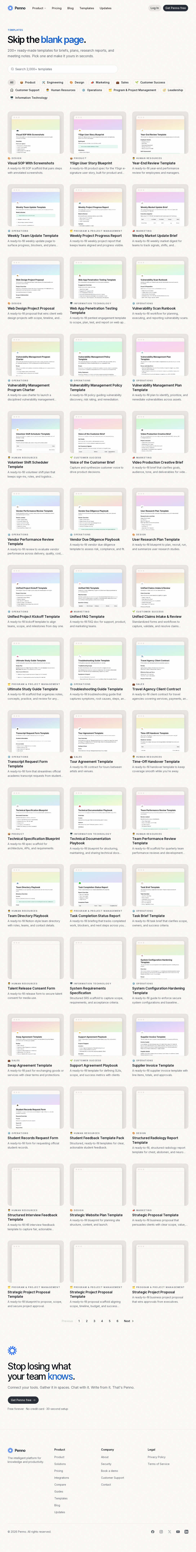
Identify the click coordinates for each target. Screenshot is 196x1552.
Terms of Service (159, 1464)
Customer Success (150, 82)
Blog (70, 8)
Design (77, 82)
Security (106, 1464)
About (105, 1457)
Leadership (173, 90)
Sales (122, 82)
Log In (155, 8)
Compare (60, 1484)
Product (37, 8)
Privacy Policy (157, 1457)
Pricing (57, 8)
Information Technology (28, 97)
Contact (106, 1484)
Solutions (60, 1464)
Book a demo (109, 1470)
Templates (86, 8)
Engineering (52, 82)
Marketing (100, 82)
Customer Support (24, 90)
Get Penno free (175, 8)
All (11, 82)
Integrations (61, 1477)
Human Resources (60, 90)
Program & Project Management (132, 90)
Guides (58, 1491)
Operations (92, 90)
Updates (105, 8)
